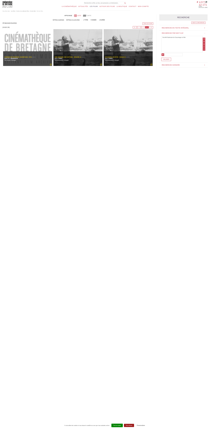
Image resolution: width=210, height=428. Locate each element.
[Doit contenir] (204, 44)
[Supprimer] (204, 41)
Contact (132, 6)
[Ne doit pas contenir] (204, 46)
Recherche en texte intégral (183, 28)
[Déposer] (200, 2)
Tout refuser (129, 425)
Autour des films (107, 6)
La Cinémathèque (69, 6)
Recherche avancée (183, 65)
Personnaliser (141, 425)
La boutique (122, 6)
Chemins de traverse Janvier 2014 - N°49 (18, 57)
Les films (94, 6)
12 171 (203, 4)
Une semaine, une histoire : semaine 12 (68, 57)
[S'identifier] (202, 2)
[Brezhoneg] (206, 2)
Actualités (83, 6)
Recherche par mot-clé (183, 33)
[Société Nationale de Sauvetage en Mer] (182, 37)
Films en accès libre (74, 20)
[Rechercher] (125, 3)
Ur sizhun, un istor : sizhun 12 (115, 57)
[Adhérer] (197, 2)
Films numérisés (59, 20)
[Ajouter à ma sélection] (51, 65)
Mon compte (143, 6)
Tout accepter (117, 425)
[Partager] (204, 2)
